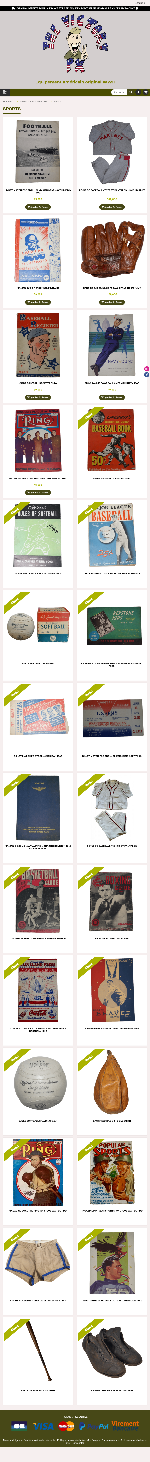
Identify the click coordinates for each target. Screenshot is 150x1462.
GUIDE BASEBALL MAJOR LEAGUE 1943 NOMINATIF (111, 573)
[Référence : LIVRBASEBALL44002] (38, 345)
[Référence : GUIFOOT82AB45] (38, 152)
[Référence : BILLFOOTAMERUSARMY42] (112, 718)
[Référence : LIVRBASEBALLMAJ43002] (112, 535)
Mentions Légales (12, 1440)
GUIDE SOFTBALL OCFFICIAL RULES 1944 (38, 573)
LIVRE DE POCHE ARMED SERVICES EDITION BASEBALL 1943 (112, 664)
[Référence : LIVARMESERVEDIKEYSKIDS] (112, 625)
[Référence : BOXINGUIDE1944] (112, 900)
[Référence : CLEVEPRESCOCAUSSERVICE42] (38, 990)
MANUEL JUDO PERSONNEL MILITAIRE (38, 288)
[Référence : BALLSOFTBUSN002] (38, 1083)
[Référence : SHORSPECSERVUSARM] (38, 1262)
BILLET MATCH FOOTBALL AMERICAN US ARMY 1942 (112, 756)
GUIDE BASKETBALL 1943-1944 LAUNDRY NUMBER (38, 938)
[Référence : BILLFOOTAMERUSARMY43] (38, 718)
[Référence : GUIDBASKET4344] (38, 900)
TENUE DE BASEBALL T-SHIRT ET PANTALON (112, 846)
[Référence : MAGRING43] (38, 440)
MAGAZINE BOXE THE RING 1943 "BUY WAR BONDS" (38, 478)
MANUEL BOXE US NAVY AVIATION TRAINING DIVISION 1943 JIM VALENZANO (38, 847)
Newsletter (78, 1443)
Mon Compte (93, 1440)
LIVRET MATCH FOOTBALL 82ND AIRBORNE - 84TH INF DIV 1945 (38, 191)
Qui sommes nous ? (112, 1440)
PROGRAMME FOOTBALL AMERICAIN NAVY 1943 (112, 383)
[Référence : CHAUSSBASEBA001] (112, 1352)
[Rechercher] (131, 92)
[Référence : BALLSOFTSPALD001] (38, 625)
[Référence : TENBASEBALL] (112, 808)
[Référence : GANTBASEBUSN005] (112, 250)
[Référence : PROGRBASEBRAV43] (112, 990)
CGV (68, 1443)
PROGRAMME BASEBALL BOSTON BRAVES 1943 (112, 1028)
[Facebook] (146, 374)
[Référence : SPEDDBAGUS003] (112, 1083)
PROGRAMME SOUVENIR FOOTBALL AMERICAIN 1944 (112, 1300)
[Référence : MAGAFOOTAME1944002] (112, 1262)
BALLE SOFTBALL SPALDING (38, 663)
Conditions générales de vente (39, 1440)
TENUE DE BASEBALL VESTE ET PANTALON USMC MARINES (112, 190)
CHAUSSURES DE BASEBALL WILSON (112, 1390)
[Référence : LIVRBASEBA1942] (112, 440)
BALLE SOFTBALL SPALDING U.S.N (38, 1121)
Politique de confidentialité (71, 1440)
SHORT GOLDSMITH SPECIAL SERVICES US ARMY (38, 1300)
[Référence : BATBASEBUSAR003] (38, 1352)
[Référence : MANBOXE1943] (38, 808)
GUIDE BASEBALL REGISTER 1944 (38, 383)
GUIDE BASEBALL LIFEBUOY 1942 (112, 478)
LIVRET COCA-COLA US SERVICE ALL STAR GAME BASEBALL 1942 (38, 1029)
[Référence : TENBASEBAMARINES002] (112, 152)
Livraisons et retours (135, 1440)
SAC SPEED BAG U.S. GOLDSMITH (112, 1121)
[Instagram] (146, 368)
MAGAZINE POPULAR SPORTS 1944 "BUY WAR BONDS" (112, 1210)
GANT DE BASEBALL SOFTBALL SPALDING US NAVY (112, 288)
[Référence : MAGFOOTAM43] (112, 345)
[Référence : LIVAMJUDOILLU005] (38, 250)
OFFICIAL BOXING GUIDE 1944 (112, 938)
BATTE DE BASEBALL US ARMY (38, 1390)
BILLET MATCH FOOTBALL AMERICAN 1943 (38, 756)
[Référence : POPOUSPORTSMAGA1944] (112, 1172)
